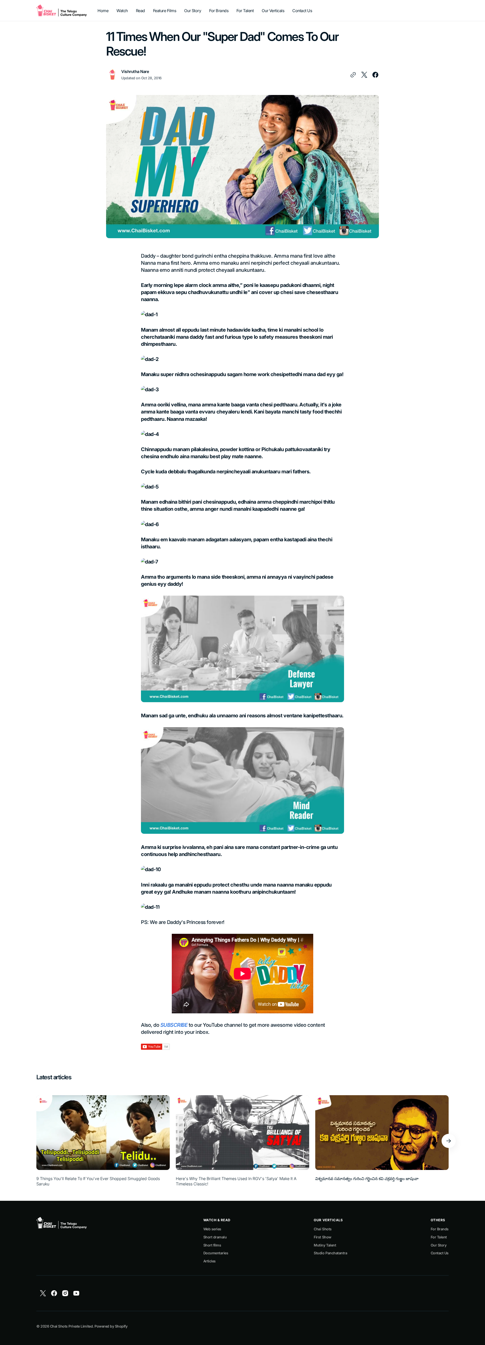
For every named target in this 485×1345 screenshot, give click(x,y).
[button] (449, 1141)
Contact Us (440, 1253)
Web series (212, 1229)
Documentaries (215, 1253)
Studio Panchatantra (330, 1253)
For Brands (440, 1229)
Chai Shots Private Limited (71, 1326)
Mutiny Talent (325, 1245)
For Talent (439, 1237)
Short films (212, 1245)
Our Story (439, 1245)
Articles (209, 1261)
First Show (322, 1237)
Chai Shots (322, 1229)
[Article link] (103, 1140)
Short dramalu (215, 1237)
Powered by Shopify (110, 1326)
